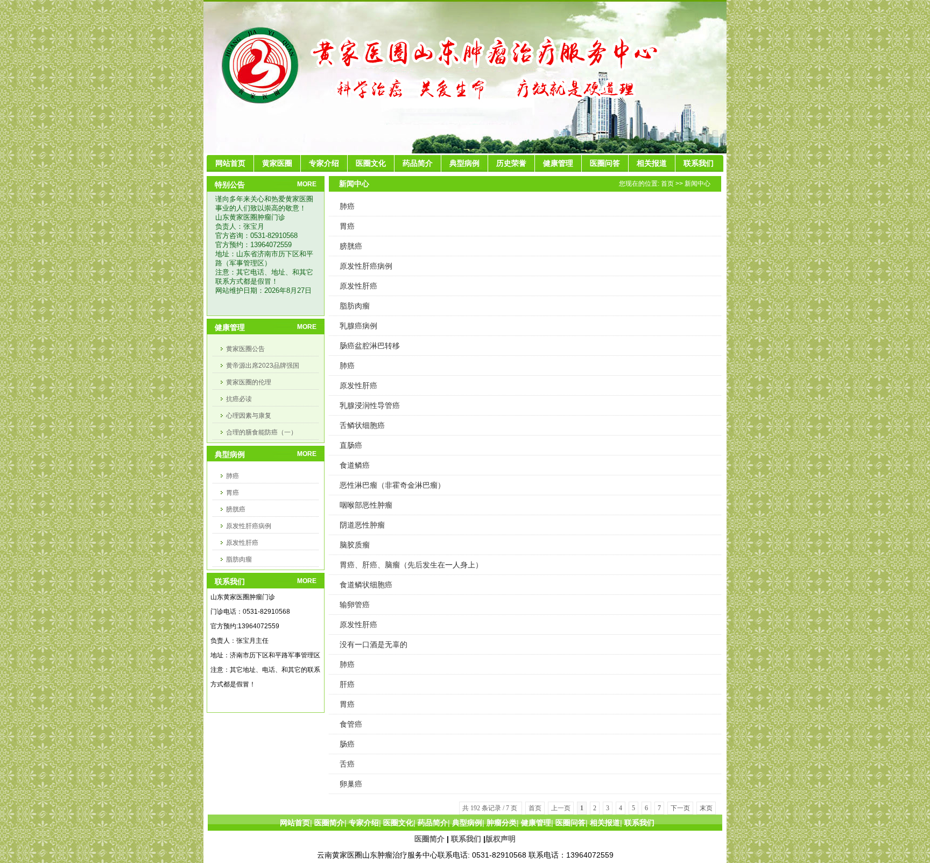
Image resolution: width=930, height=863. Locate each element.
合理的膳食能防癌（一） (261, 432)
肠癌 (347, 744)
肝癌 (347, 684)
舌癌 (347, 764)
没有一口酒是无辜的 (373, 644)
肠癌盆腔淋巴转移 (370, 345)
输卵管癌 (355, 604)
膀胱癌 (235, 509)
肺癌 (232, 476)
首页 (667, 183)
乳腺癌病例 (358, 325)
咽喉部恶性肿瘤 (366, 505)
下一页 (680, 808)
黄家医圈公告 (245, 349)
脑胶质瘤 (355, 545)
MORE (306, 184)
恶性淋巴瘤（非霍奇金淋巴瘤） (392, 485)
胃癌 (232, 492)
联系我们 (466, 838)
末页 (706, 808)
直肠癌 (351, 445)
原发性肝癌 (242, 542)
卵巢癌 (351, 784)
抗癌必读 (239, 399)
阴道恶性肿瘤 (362, 525)
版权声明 (500, 838)
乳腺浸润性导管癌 (370, 405)
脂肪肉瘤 (239, 559)
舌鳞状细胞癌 (362, 425)
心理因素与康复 (248, 415)
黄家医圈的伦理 (248, 382)
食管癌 (351, 724)
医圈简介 (429, 838)
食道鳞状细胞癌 (366, 584)
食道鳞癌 (355, 465)
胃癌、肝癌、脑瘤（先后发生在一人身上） (411, 564)
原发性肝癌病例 (248, 526)
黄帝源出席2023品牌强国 (262, 365)
